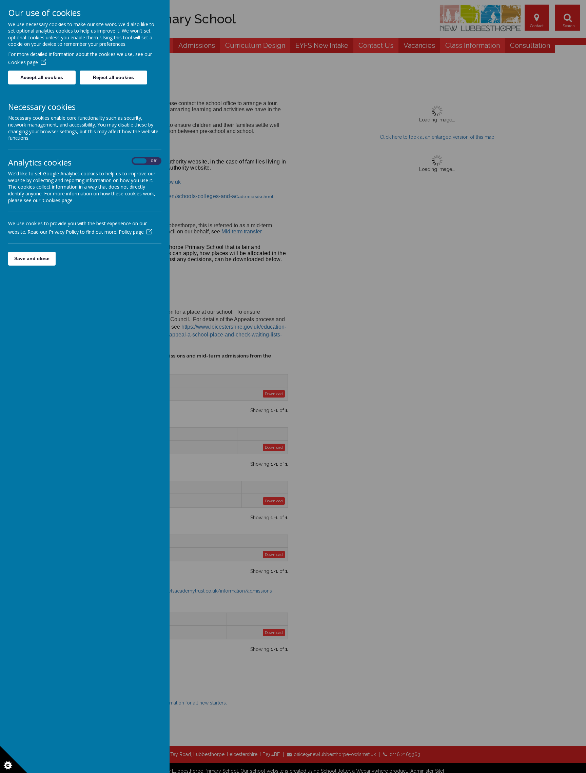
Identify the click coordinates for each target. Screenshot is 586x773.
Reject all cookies (113, 77)
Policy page (131, 232)
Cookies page (23, 62)
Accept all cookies (41, 77)
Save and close (32, 258)
